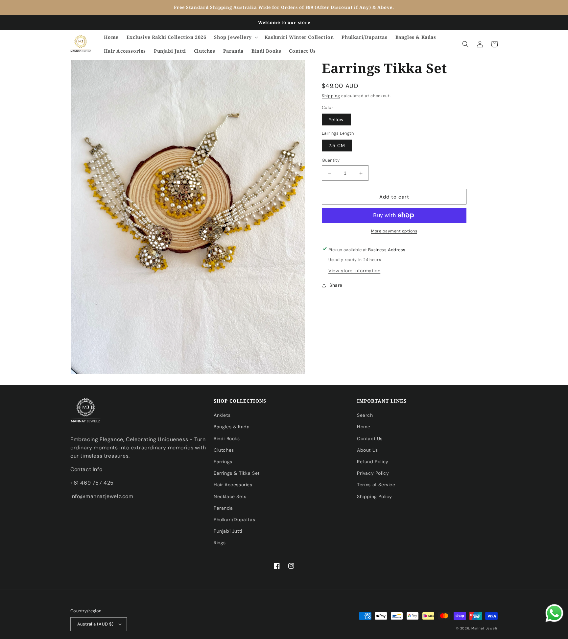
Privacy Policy (373, 473)
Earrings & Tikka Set (237, 473)
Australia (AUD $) (95, 624)
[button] (235, 37)
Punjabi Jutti (228, 531)
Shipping (331, 95)
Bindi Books (227, 438)
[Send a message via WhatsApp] (554, 613)
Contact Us (370, 438)
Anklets (222, 415)
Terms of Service (376, 485)
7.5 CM (337, 145)
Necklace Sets (230, 496)
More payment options (394, 231)
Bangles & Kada (231, 427)
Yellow (336, 119)
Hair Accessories (233, 485)
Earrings (223, 462)
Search (365, 415)
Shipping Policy (374, 496)
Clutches (224, 450)
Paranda (223, 508)
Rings (220, 543)
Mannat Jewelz (484, 628)
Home (363, 427)
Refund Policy (373, 462)
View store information (354, 271)
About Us (367, 450)
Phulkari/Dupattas (234, 519)
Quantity (331, 160)
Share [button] (336, 285)
